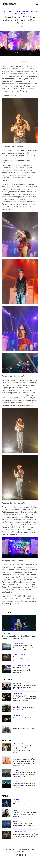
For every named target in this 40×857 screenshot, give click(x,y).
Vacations (16, 715)
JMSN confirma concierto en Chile (23, 728)
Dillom (15, 810)
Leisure (15, 781)
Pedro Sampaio (18, 643)
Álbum (15, 821)
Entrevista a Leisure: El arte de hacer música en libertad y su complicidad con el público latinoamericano (24, 786)
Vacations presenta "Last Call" (22, 718)
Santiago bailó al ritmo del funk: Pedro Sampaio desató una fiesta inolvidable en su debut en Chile (23, 648)
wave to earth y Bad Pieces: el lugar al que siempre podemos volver (24, 686)
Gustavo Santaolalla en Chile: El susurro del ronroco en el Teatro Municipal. (19, 637)
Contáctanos (22, 849)
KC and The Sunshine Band (21, 665)
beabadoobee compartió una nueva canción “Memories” (24, 708)
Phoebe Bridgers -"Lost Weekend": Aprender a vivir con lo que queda (23, 824)
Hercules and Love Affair (21, 757)
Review (23, 13)
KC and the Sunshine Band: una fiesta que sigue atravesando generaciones (23, 670)
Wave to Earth (17, 683)
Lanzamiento (17, 693)
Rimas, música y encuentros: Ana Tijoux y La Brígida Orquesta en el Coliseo (23, 659)
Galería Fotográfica (22, 11)
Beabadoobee (17, 705)
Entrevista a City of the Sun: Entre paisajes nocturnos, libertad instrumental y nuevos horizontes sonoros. (23, 749)
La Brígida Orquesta (19, 654)
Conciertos (6, 633)
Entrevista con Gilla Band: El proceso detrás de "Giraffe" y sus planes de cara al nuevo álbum (24, 774)
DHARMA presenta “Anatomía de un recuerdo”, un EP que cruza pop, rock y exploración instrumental (25, 698)
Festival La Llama (8, 11)
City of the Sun (18, 743)
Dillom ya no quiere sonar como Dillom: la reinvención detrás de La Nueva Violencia (25, 814)
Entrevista (16, 770)
